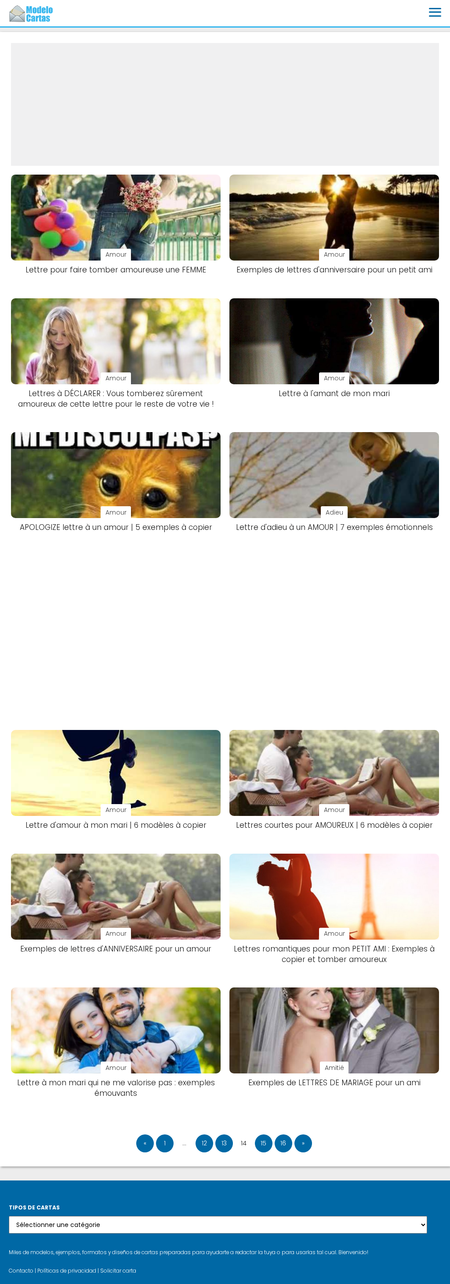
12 (204, 1143)
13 (224, 1143)
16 (283, 1143)
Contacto (21, 1270)
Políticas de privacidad (66, 1270)
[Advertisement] (225, 104)
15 (263, 1143)
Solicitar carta (118, 1270)
